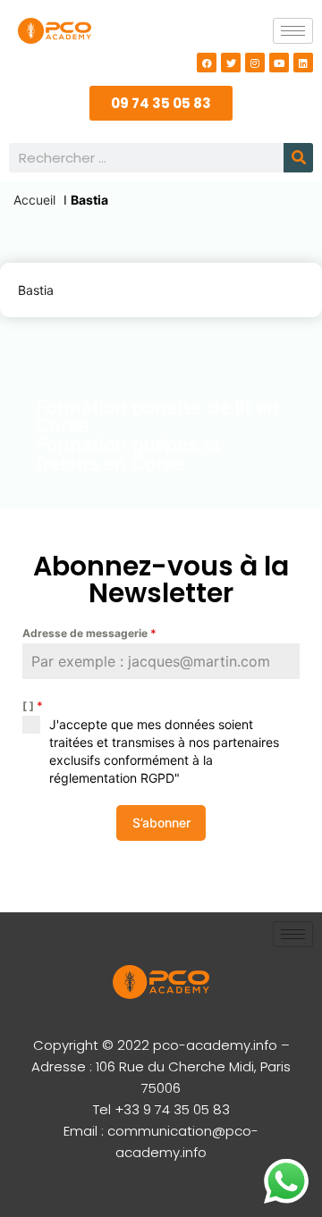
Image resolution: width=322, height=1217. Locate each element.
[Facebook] (206, 62)
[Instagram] (255, 62)
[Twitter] (231, 62)
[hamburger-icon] (293, 31)
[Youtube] (279, 62)
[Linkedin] (303, 62)
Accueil (34, 199)
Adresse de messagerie (89, 633)
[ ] (32, 705)
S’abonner (161, 822)
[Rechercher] (298, 157)
